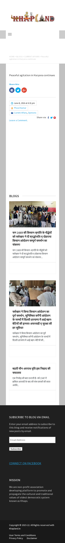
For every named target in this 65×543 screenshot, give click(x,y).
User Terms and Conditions (22, 535)
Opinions (32, 112)
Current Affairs (31, 56)
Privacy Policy (16, 538)
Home (11, 56)
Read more (32, 268)
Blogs (19, 56)
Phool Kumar (20, 108)
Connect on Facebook (25, 463)
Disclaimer (32, 538)
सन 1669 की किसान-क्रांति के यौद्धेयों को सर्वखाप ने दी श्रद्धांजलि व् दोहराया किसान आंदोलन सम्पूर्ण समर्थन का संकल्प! (32, 239)
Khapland (32, 7)
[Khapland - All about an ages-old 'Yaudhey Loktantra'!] (32, 22)
